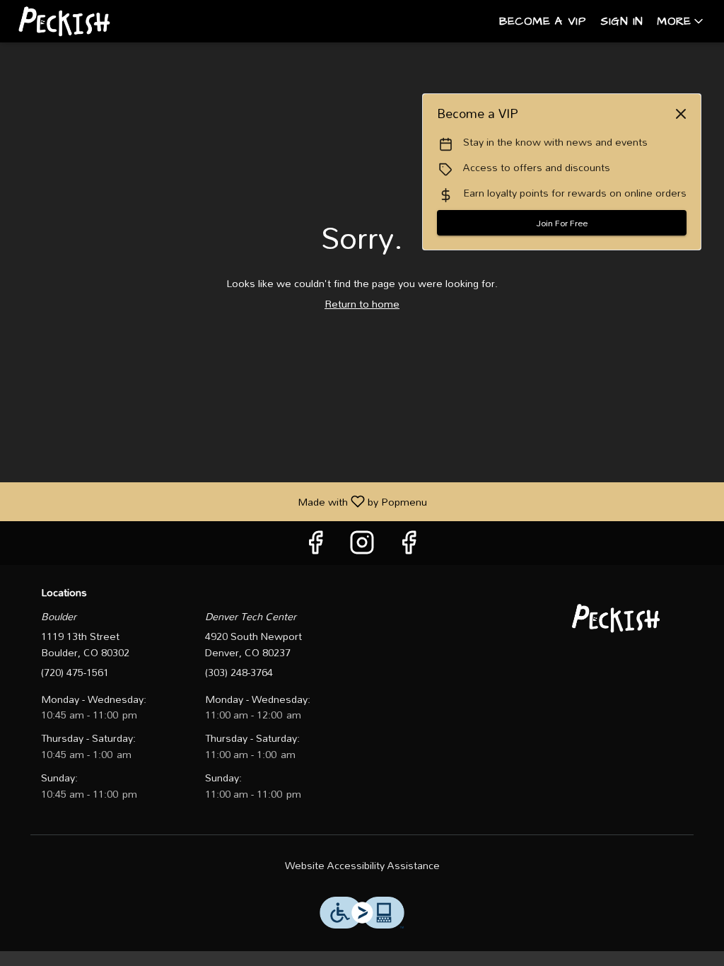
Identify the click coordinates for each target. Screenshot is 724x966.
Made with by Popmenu (219, 501)
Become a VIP (542, 21)
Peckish (618, 618)
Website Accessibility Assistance (362, 866)
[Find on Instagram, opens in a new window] (362, 546)
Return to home (362, 303)
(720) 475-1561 (75, 673)
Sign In (621, 21)
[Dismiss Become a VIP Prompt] (681, 114)
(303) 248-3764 (239, 673)
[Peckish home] (75, 21)
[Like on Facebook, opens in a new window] (315, 546)
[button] (681, 21)
